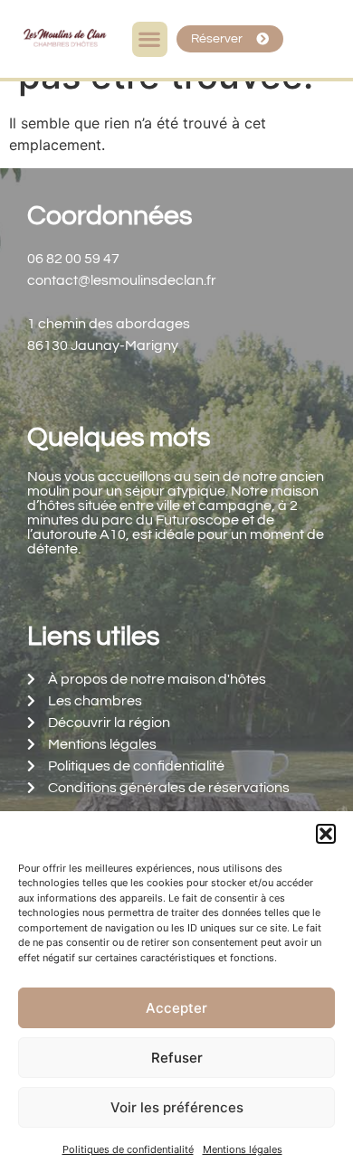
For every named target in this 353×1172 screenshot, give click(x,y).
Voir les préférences (176, 1107)
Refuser (177, 1057)
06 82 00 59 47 (73, 258)
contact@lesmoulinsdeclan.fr (121, 280)
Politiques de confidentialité (128, 1149)
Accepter (176, 1007)
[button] (326, 834)
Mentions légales (242, 1149)
